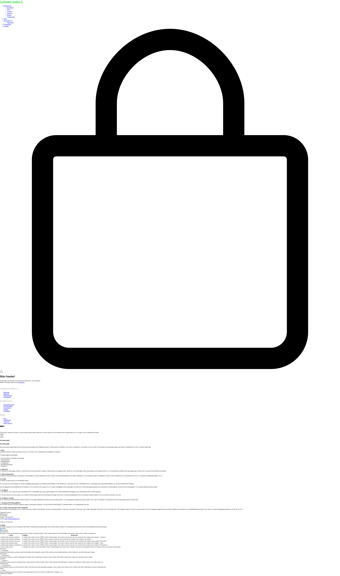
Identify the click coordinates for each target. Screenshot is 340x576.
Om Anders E (7, 408)
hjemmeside (21, 382)
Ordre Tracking (8, 423)
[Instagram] (3, 426)
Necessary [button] (3, 528)
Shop (5, 418)
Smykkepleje (7, 397)
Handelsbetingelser (9, 404)
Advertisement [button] (4, 563)
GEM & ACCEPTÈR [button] (6, 573)
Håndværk (6, 392)
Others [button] (2, 568)
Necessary (5, 530)
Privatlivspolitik (8, 406)
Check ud (6, 421)
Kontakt (6, 409)
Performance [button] (3, 553)
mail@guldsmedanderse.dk (12, 519)
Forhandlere (7, 411)
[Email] (0, 426)
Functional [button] (3, 549)
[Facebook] (2, 426)
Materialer (6, 394)
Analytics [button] (2, 558)
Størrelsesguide (8, 395)
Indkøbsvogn (7, 420)
